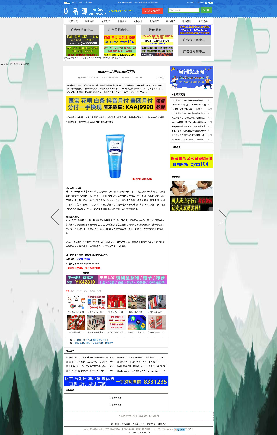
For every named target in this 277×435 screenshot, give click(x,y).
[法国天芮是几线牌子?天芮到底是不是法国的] (55, 217)
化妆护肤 (25, 64)
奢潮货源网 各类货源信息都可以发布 (80, 58)
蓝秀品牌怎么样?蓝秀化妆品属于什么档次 (87, 366)
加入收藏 (200, 2)
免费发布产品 (138, 424)
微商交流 (162, 424)
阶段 (85, 291)
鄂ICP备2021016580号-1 (139, 432)
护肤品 (92, 291)
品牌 (72, 291)
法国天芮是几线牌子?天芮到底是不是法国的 (93, 343)
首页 (16, 64)
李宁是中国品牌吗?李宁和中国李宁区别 (86, 371)
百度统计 (189, 429)
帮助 (99, 291)
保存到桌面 (191, 2)
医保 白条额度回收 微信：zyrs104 (112, 58)
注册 (80, 2)
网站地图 (151, 424)
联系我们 (126, 424)
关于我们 (115, 424)
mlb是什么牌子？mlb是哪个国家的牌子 (91, 340)
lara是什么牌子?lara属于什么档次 (187, 109)
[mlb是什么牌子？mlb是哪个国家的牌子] (222, 217)
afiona (79, 291)
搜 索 (206, 10)
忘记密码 (88, 2)
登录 (74, 2)
